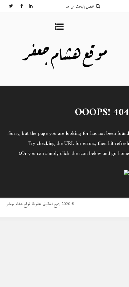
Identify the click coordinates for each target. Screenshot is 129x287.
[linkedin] (28, 6)
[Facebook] (18, 6)
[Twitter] (8, 6)
